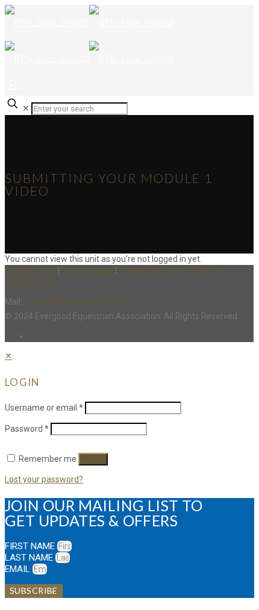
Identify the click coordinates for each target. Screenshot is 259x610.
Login (93, 459)
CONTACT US (30, 270)
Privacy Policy (87, 270)
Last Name (30, 557)
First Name (31, 546)
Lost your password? (44, 479)
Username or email (44, 407)
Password (27, 429)
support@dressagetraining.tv (79, 302)
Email (19, 569)
